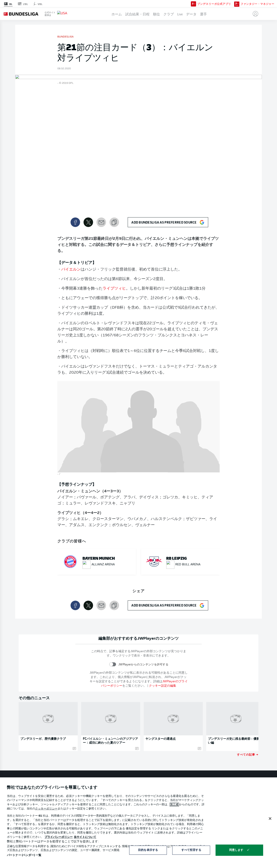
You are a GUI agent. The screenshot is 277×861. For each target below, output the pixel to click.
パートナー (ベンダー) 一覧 (24, 855)
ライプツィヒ (114, 289)
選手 (203, 13)
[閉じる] (270, 818)
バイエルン (71, 270)
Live (180, 13)
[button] (253, 14)
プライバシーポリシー (59, 837)
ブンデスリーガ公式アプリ (214, 4)
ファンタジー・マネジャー (257, 4)
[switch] (112, 664)
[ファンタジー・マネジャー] (236, 3)
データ (191, 13)
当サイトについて (85, 837)
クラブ (168, 13)
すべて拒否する (191, 850)
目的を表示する (148, 850)
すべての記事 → (247, 754)
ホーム (116, 13)
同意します (236, 850)
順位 (156, 13)
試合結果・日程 (137, 13)
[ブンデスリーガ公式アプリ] (193, 3)
